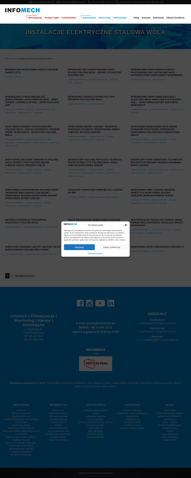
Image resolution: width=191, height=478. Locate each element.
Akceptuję (79, 247)
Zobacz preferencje (111, 247)
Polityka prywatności (95, 253)
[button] (125, 225)
